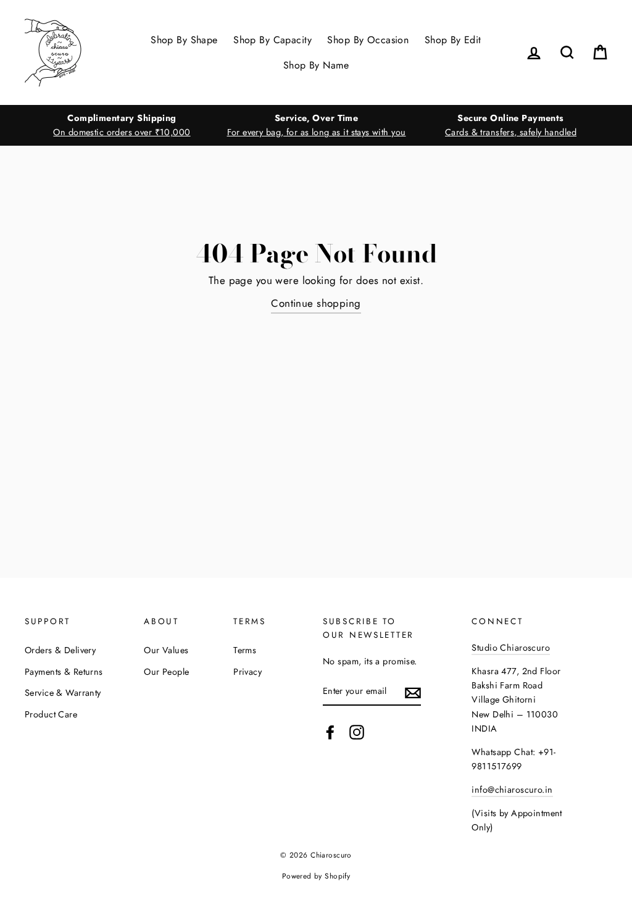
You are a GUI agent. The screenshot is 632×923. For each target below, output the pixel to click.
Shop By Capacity (272, 40)
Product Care (51, 714)
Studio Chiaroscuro (511, 647)
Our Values (166, 650)
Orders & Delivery (60, 650)
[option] (122, 125)
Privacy (247, 672)
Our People (166, 672)
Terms (244, 650)
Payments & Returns (64, 672)
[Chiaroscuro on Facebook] (330, 732)
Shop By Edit (453, 40)
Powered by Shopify (316, 876)
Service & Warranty (63, 693)
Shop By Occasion (368, 40)
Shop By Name (316, 65)
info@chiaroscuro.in (512, 789)
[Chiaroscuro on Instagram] (356, 732)
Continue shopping (315, 303)
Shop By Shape (184, 40)
